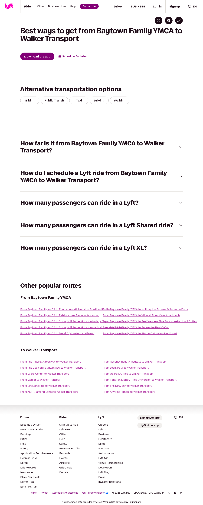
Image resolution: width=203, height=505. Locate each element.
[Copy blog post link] (179, 20)
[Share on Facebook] (169, 20)
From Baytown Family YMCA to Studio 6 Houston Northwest (140, 333)
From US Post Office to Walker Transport (128, 374)
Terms (33, 492)
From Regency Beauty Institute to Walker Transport (134, 362)
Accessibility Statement (65, 492)
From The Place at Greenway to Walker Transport (50, 362)
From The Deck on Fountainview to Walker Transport (52, 368)
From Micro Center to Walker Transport (44, 374)
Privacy (44, 492)
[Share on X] (158, 20)
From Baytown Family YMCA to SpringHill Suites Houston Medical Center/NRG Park (72, 327)
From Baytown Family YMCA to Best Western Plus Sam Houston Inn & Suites (150, 321)
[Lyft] (9, 6)
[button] (101, 147)
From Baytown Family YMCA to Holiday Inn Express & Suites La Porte (145, 309)
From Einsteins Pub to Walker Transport (45, 386)
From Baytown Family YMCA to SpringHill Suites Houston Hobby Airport (65, 321)
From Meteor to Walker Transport (40, 380)
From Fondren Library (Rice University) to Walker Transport (140, 380)
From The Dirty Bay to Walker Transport (127, 386)
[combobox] (192, 6)
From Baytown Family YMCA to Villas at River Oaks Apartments (141, 315)
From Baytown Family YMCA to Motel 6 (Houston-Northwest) (57, 333)
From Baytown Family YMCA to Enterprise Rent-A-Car (136, 327)
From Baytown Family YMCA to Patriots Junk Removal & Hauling (59, 315)
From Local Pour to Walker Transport (126, 368)
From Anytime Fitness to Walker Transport (129, 392)
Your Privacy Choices (93, 492)
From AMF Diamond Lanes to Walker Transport (49, 392)
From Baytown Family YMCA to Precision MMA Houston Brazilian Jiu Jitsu (65, 309)
